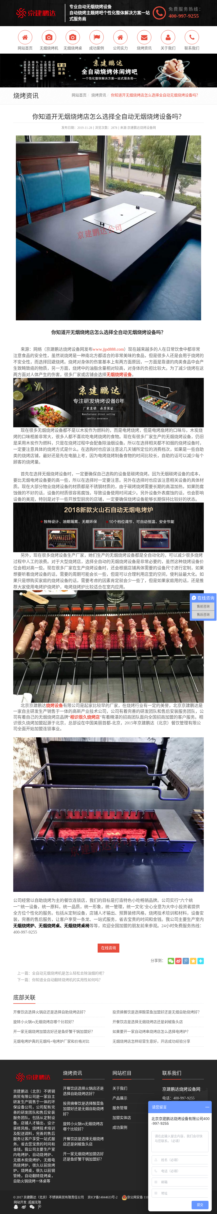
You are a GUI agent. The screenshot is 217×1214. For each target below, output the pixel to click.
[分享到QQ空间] (193, 961)
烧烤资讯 (98, 95)
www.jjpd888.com (108, 349)
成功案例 (119, 1127)
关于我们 (119, 1088)
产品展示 (119, 1098)
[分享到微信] (171, 961)
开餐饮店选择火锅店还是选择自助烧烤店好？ (50, 1012)
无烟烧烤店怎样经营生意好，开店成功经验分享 (151, 1041)
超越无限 (34, 1202)
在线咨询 (108, 948)
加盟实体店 (121, 1118)
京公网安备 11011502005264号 (148, 1197)
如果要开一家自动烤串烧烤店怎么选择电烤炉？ (151, 1032)
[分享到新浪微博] (178, 961)
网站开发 (20, 1202)
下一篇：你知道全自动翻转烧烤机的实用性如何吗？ (59, 980)
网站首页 (79, 95)
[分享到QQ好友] (16, 1207)
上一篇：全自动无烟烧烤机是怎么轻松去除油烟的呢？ (61, 973)
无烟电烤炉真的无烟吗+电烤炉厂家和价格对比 (51, 1041)
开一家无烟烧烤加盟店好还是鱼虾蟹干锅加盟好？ (54, 1032)
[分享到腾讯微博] (186, 961)
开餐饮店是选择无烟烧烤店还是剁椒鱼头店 (147, 1022)
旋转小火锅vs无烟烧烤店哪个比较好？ (44, 1022)
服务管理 (119, 1108)
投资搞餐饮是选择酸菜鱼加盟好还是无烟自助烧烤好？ (156, 1012)
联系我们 (171, 1073)
